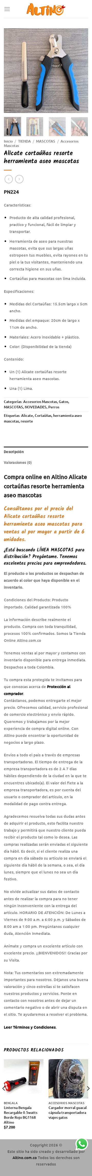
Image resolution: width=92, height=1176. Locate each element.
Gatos (63, 401)
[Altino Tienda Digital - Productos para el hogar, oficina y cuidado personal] (46, 9)
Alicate (27, 415)
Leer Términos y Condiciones (30, 1027)
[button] (7, 9)
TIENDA (24, 141)
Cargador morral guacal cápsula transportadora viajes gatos (68, 1112)
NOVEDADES (36, 406)
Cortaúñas (43, 415)
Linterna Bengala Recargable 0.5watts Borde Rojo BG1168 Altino (20, 1114)
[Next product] (9, 179)
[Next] (80, 70)
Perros (53, 406)
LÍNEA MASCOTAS (55, 550)
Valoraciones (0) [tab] (18, 462)
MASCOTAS (45, 141)
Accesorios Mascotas (40, 401)
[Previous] (12, 70)
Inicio (8, 141)
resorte (27, 421)
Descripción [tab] (14, 452)
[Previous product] (19, 179)
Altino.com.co (25, 1157)
